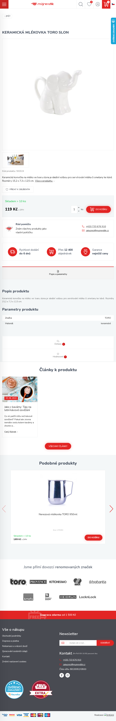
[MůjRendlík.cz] (42, 4)
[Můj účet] (98, 4)
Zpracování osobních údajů (14, 651)
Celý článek (10, 431)
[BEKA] (77, 582)
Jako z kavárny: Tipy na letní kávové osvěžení (17, 408)
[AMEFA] (28, 597)
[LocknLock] (87, 597)
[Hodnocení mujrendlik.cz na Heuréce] (14, 690)
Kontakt (6, 656)
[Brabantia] (97, 581)
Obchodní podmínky (11, 635)
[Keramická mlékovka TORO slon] (58, 94)
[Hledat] (81, 4)
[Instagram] (67, 675)
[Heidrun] (67, 597)
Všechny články (58, 446)
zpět (8, 16)
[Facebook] (61, 675)
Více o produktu (44, 181)
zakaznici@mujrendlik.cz (97, 230)
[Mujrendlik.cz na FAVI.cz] (41, 690)
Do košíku (101, 209)
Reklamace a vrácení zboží (14, 646)
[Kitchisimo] (58, 581)
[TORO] (18, 582)
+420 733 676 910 (96, 226)
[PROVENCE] (38, 582)
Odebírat (105, 643)
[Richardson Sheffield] (48, 597)
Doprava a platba (10, 641)
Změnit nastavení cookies (14, 661)
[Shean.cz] (109, 715)
